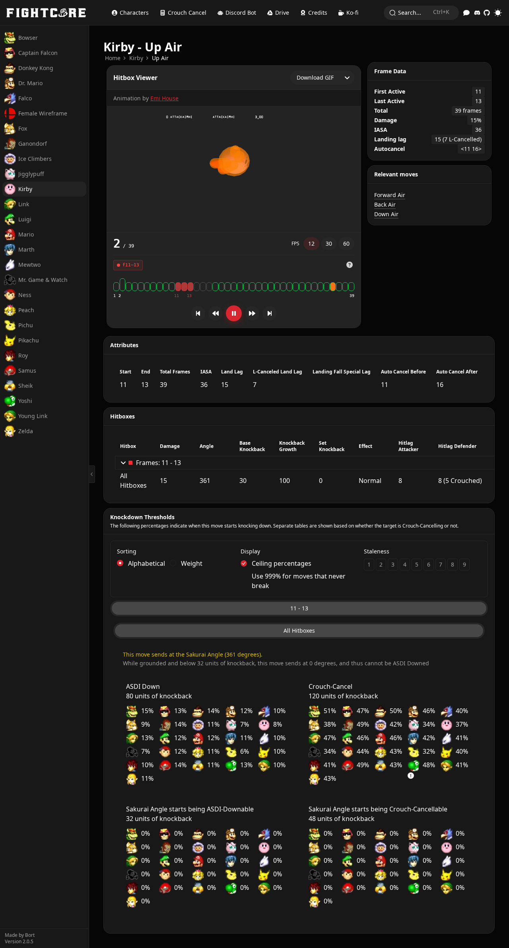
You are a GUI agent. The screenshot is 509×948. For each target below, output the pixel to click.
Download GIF (315, 77)
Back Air (385, 204)
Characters (134, 12)
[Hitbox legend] (349, 265)
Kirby (136, 58)
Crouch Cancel (187, 12)
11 (176, 295)
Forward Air (389, 195)
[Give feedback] (466, 13)
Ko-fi (352, 12)
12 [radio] (311, 243)
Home (112, 58)
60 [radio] (346, 243)
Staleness (376, 551)
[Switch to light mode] (498, 12)
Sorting (126, 551)
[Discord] (477, 13)
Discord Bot (240, 12)
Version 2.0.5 (19, 941)
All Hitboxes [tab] (299, 630)
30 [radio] (329, 243)
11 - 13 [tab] (299, 608)
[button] (349, 265)
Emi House (164, 98)
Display (250, 551)
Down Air (386, 214)
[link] (112, 58)
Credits (317, 12)
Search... (423, 12)
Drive (282, 12)
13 (189, 295)
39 (352, 295)
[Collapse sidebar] (92, 474)
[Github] (487, 13)
